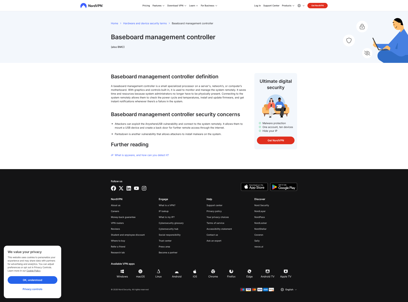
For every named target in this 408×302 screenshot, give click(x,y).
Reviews (115, 228)
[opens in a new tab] (113, 188)
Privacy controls (32, 289)
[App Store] (254, 187)
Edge (249, 276)
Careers (125, 211)
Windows (122, 276)
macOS (140, 276)
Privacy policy (224, 211)
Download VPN (175, 5)
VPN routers (117, 223)
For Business (207, 5)
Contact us (212, 234)
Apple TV (285, 276)
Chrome (213, 276)
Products (286, 5)
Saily (267, 240)
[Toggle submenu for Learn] (197, 5)
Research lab (118, 252)
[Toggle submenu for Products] (293, 5)
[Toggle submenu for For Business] (216, 5)
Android (177, 276)
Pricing (146, 5)
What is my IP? (167, 217)
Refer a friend (118, 246)
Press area (164, 246)
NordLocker (270, 222)
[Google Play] (283, 187)
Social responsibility (170, 234)
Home (114, 23)
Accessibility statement (219, 228)
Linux (158, 276)
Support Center (271, 5)
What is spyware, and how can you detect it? (142, 155)
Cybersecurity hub (168, 228)
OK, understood (32, 280)
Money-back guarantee (123, 217)
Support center (214, 205)
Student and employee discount (128, 234)
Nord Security (271, 205)
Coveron (268, 234)
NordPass (269, 217)
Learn (192, 5)
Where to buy (118, 240)
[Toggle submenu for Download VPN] (185, 5)
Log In (257, 5)
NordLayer (270, 211)
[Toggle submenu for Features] (163, 5)
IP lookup (164, 211)
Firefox (231, 276)
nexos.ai (268, 246)
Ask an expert (214, 240)
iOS (195, 276)
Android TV (267, 276)
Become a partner (168, 252)
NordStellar (270, 228)
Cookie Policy (33, 270)
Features (157, 5)
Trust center (165, 240)
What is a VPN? (167, 205)
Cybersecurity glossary (171, 223)
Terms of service (225, 222)
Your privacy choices (218, 217)
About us (115, 205)
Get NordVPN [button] (317, 5)
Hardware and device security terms (145, 23)
